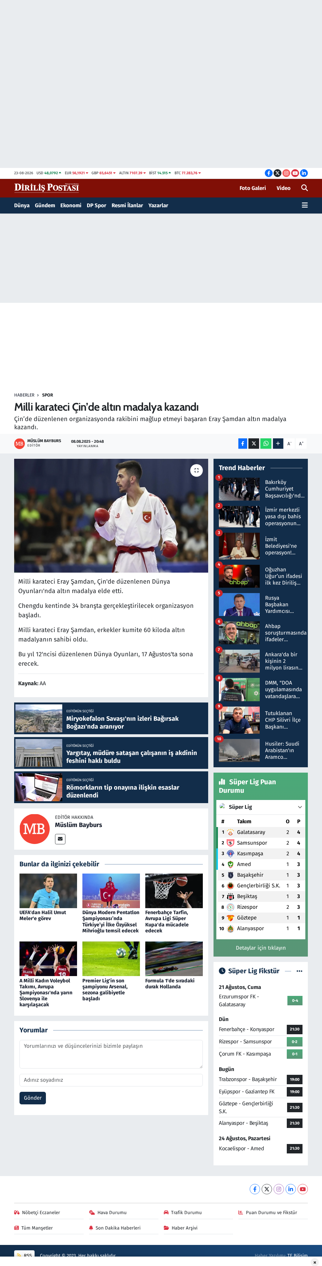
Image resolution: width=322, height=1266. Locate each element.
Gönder (33, 1098)
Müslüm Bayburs (78, 825)
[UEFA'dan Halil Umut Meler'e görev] (48, 890)
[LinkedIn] (291, 1189)
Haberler (24, 395)
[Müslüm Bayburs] (34, 828)
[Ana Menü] (305, 206)
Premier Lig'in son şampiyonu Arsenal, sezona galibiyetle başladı (105, 990)
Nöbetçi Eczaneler (41, 1212)
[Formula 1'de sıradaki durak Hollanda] (174, 958)
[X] (267, 1189)
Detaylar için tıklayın (261, 948)
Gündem (45, 205)
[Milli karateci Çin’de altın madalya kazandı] (111, 516)
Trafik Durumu (186, 1212)
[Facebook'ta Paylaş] (242, 443)
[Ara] (304, 188)
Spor (47, 395)
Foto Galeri (253, 188)
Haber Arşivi (184, 1228)
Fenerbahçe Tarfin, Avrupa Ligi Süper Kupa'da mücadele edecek (167, 921)
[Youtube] (302, 1189)
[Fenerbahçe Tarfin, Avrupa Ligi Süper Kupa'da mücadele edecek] (174, 890)
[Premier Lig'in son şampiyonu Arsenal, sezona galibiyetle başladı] (111, 958)
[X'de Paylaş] (253, 443)
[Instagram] (279, 1189)
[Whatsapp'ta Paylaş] (265, 443)
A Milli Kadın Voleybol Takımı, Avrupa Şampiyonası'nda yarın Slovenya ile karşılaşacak (45, 993)
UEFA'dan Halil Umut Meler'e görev (42, 915)
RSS (27, 1255)
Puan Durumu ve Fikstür (271, 1212)
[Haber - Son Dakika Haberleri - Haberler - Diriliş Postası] (47, 188)
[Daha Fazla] (278, 443)
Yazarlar (158, 205)
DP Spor (96, 205)
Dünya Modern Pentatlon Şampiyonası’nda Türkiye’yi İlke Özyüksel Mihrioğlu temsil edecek (110, 921)
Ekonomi (70, 205)
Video (284, 188)
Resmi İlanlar (127, 205)
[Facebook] (255, 1189)
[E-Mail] (60, 839)
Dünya (22, 205)
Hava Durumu (112, 1212)
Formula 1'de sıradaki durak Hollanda (170, 984)
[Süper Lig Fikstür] (300, 971)
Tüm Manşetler (37, 1228)
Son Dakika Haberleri (118, 1228)
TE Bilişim (297, 1255)
